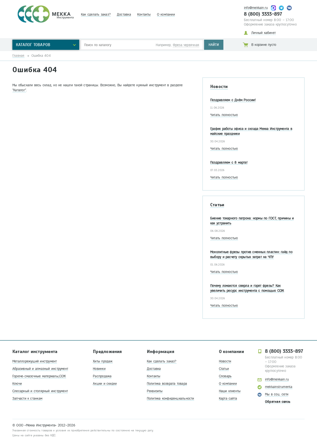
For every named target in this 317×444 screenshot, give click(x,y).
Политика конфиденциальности (170, 398)
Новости (219, 86)
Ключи (17, 383)
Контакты (144, 14)
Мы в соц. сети (276, 394)
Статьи (217, 204)
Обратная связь (277, 402)
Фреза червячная (186, 45)
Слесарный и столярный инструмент (40, 391)
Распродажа (102, 376)
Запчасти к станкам (27, 398)
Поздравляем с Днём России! (233, 100)
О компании (166, 14)
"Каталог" (19, 90)
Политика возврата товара (167, 383)
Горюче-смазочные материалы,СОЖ (39, 376)
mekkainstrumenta (278, 387)
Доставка (124, 14)
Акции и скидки (105, 383)
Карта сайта (228, 398)
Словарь (225, 376)
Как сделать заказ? (96, 14)
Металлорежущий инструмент (34, 361)
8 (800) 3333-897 (263, 14)
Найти (214, 45)
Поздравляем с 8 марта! (228, 162)
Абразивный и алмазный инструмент (40, 369)
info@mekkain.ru (256, 8)
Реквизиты (155, 391)
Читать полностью (224, 115)
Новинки (99, 369)
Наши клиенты (230, 391)
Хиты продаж (102, 361)
